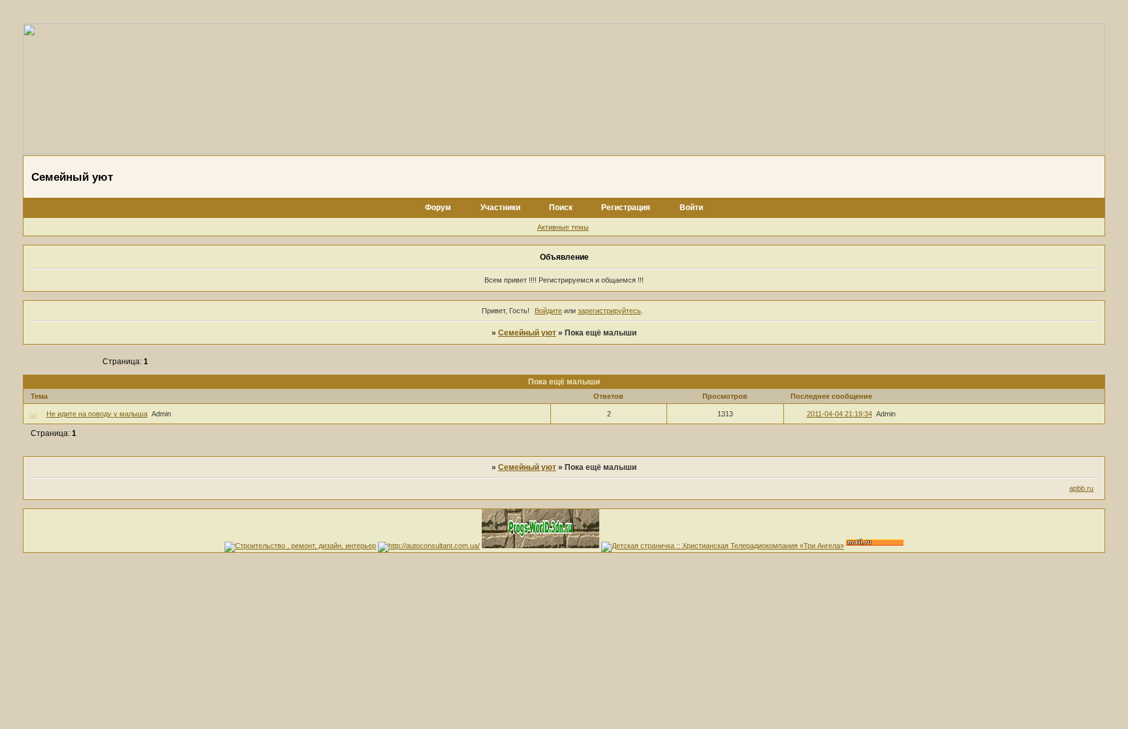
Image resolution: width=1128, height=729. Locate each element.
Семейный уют (527, 332)
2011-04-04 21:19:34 (839, 414)
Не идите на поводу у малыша (97, 414)
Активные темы (563, 227)
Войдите (548, 311)
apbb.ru (1081, 488)
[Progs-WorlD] (540, 546)
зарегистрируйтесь (609, 311)
